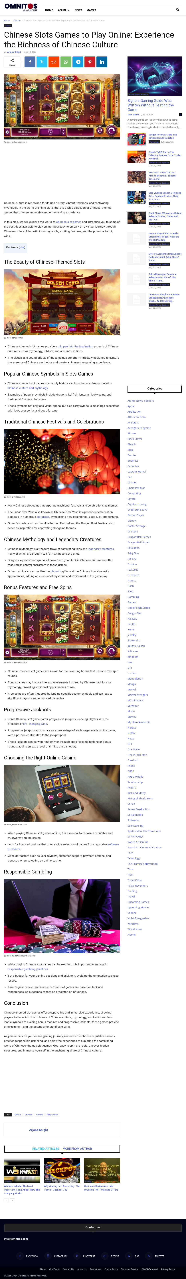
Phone (131, 765)
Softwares (134, 820)
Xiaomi (132, 934)
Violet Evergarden (138, 918)
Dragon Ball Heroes (139, 537)
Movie (131, 711)
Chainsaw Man (136, 488)
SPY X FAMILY (135, 836)
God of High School (139, 607)
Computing (134, 493)
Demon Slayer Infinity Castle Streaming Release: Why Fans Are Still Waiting (164, 236)
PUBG (131, 771)
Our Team (54, 1269)
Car (130, 477)
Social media (135, 814)
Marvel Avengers (138, 695)
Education (134, 548)
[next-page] (12, 1200)
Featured (133, 569)
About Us (82, 1269)
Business (133, 460)
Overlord (133, 760)
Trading (132, 891)
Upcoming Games (138, 902)
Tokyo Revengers (138, 885)
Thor (130, 869)
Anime (62, 10)
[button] (177, 10)
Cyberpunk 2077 (137, 509)
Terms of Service (129, 1269)
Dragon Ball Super (139, 542)
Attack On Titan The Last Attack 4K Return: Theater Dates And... (162, 175)
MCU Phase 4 (135, 700)
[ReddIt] (53, 61)
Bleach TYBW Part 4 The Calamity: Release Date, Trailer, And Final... (165, 155)
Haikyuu (132, 618)
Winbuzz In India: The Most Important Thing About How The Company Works (22, 1190)
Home (49, 10)
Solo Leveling (135, 825)
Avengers (133, 422)
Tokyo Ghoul (135, 880)
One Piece (134, 749)
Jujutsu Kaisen (136, 646)
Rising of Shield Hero (140, 798)
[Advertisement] (62, 173)
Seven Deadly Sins (139, 809)
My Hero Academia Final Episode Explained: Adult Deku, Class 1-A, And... (165, 257)
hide (22, 247)
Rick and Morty (137, 793)
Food (130, 591)
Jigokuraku (134, 640)
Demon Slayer (136, 515)
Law (130, 662)
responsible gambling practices (28, 969)
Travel (131, 896)
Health (132, 624)
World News (135, 929)
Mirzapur (133, 706)
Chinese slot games (68, 222)
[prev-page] (6, 1200)
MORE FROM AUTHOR (77, 1148)
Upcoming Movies (138, 907)
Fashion (132, 564)
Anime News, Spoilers (138, 94)
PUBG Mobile (135, 776)
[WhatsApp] (65, 61)
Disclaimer (95, 1269)
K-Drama (133, 651)
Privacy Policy (168, 1269)
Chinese (28, 1114)
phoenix (55, 571)
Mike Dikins (133, 114)
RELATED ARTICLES (45, 1148)
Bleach (132, 444)
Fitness (132, 580)
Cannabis (133, 466)
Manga (132, 684)
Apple (131, 406)
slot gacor (43, 516)
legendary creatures (101, 549)
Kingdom (133, 656)
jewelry (132, 635)
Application (134, 411)
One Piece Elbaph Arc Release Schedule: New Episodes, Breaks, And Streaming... (164, 297)
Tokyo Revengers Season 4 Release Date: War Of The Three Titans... (162, 277)
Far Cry (132, 558)
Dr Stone (133, 531)
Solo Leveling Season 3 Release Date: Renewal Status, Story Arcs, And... (165, 196)
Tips (130, 874)
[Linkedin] (101, 61)
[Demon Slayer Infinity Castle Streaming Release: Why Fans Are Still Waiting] (137, 238)
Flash (131, 586)
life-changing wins (35, 723)
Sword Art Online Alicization (145, 847)
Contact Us (68, 1269)
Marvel (132, 689)
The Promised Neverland (143, 863)
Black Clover (135, 439)
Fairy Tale (133, 553)
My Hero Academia (139, 722)
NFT (130, 744)
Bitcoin (132, 433)
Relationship (135, 782)
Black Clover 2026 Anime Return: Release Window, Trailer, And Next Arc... (165, 216)
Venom (132, 913)
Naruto (132, 727)
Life (130, 667)
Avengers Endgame (139, 428)
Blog (130, 449)
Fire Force (133, 575)
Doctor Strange (137, 526)
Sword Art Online (138, 842)
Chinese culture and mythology (28, 388)
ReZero (132, 787)
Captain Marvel (137, 471)
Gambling (133, 597)
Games (91, 10)
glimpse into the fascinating (75, 346)
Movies (132, 716)
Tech (130, 853)
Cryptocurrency (137, 504)
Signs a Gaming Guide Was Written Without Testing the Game (151, 105)
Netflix (131, 733)
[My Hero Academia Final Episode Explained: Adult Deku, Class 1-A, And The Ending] (137, 258)
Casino (17, 20)
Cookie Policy (111, 1269)
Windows (133, 923)
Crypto (132, 498)
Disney (132, 520)
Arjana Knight (14, 51)
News (78, 10)
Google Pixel (135, 613)
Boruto (132, 455)
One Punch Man (137, 755)
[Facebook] (30, 61)
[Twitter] (42, 61)
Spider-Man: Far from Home (144, 831)
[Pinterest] (89, 61)
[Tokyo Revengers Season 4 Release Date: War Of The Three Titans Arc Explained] (137, 279)
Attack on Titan (137, 417)
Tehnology (154, 142)
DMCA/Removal (150, 1269)
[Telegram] (77, 61)
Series (131, 804)
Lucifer (132, 673)
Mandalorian (135, 678)
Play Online (52, 1114)
